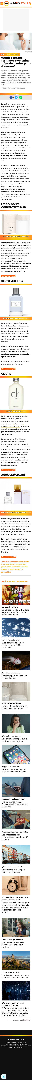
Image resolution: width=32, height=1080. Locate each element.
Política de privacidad (8, 1046)
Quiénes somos (11, 1042)
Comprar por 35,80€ (8, 470)
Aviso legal (22, 1042)
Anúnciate (20, 1047)
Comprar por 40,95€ (8, 276)
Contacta (12, 1047)
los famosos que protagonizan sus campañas (12, 425)
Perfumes (15, 54)
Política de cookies (24, 1046)
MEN (5, 54)
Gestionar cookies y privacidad (16, 1044)
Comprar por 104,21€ (9, 557)
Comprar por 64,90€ (8, 369)
